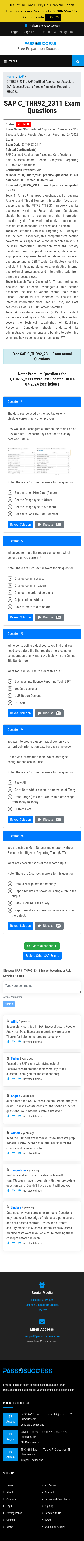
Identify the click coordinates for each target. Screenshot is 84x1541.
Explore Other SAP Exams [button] (42, 956)
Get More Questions (40, 946)
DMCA (9, 1526)
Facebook (37, 1300)
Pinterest (42, 1310)
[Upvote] (8, 1042)
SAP (21, 76)
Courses (10, 1519)
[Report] (19, 1042)
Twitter (49, 1300)
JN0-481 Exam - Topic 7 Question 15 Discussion (46, 1452)
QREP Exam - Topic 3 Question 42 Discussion (45, 1434)
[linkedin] (55, 32)
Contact (49, 1492)
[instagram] (60, 32)
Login (14, 32)
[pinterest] (71, 32)
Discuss (50, 524)
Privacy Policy (14, 1513)
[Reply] (13, 1042)
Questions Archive (55, 1526)
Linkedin (30, 1305)
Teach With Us (53, 1513)
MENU (13, 61)
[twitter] (49, 32)
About (9, 1492)
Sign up (29, 32)
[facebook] (44, 32)
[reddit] (66, 32)
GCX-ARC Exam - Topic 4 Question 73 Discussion (47, 1416)
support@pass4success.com (42, 1336)
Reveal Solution (20, 524)
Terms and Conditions (57, 1499)
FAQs (48, 1519)
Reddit (55, 1305)
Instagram (43, 1305)
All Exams (50, 1485)
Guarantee (12, 1499)
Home (10, 76)
